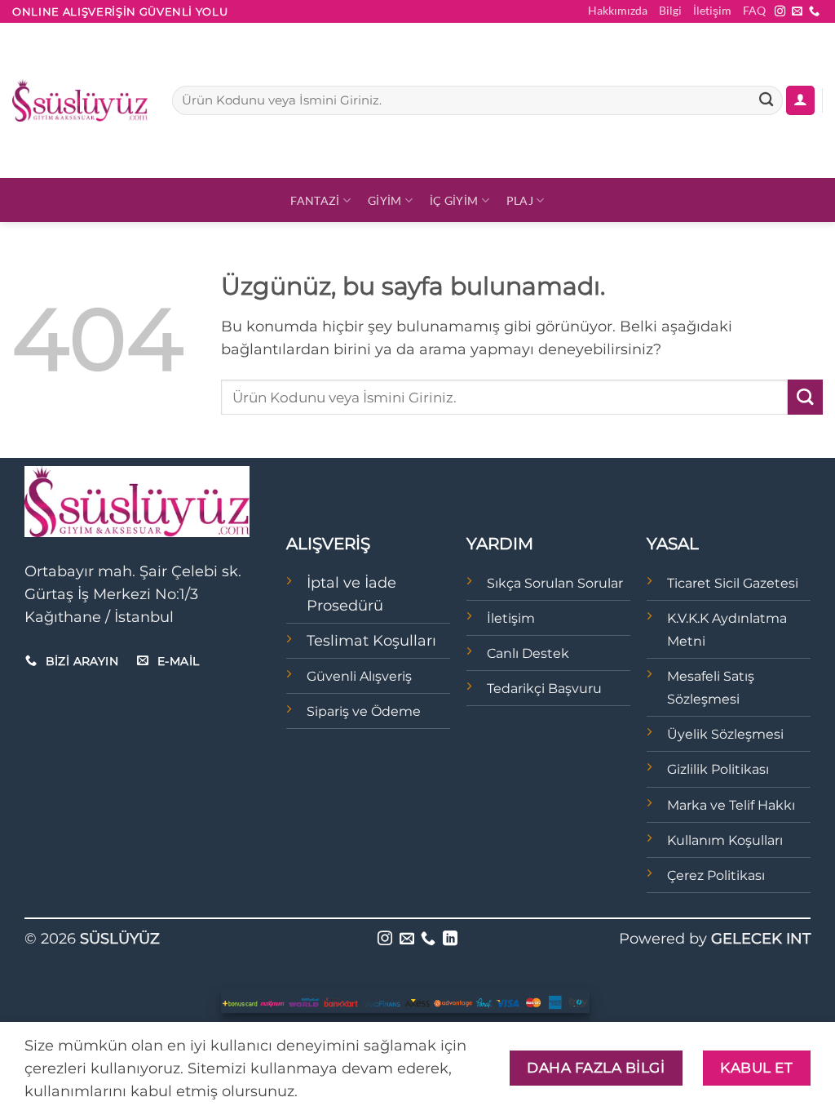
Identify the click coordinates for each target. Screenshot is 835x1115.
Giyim (384, 200)
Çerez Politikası (716, 875)
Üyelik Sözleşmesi (725, 734)
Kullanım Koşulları (725, 840)
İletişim (712, 10)
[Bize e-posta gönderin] (797, 12)
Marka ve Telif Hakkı (731, 805)
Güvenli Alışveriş (359, 676)
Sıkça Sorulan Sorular (555, 583)
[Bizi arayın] (814, 12)
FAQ (754, 10)
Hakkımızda (617, 10)
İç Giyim (454, 200)
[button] (800, 100)
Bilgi (670, 10)
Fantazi (314, 200)
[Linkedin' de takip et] (450, 939)
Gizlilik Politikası (718, 769)
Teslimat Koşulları (371, 640)
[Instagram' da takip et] (780, 12)
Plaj (519, 200)
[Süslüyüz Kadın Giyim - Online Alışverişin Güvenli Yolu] (80, 100)
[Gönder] (766, 101)
